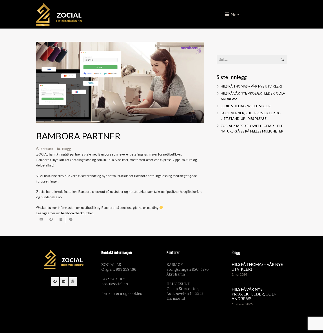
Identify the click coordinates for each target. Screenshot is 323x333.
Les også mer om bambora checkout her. (65, 213)
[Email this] (41, 219)
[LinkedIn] (64, 281)
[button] (232, 14)
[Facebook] (55, 281)
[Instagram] (73, 281)
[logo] (59, 14)
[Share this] (51, 219)
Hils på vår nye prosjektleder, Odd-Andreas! (254, 294)
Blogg (66, 149)
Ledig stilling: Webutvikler (245, 106)
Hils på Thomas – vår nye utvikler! (251, 86)
